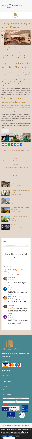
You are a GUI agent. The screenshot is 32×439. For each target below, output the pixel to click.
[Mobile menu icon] (2, 15)
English (6, 438)
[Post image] (5, 184)
